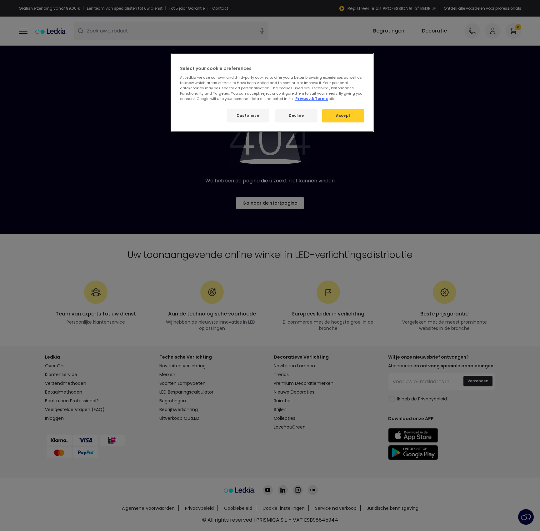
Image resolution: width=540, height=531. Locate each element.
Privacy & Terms (311, 98)
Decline (296, 115)
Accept (343, 115)
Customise (248, 115)
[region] (272, 92)
